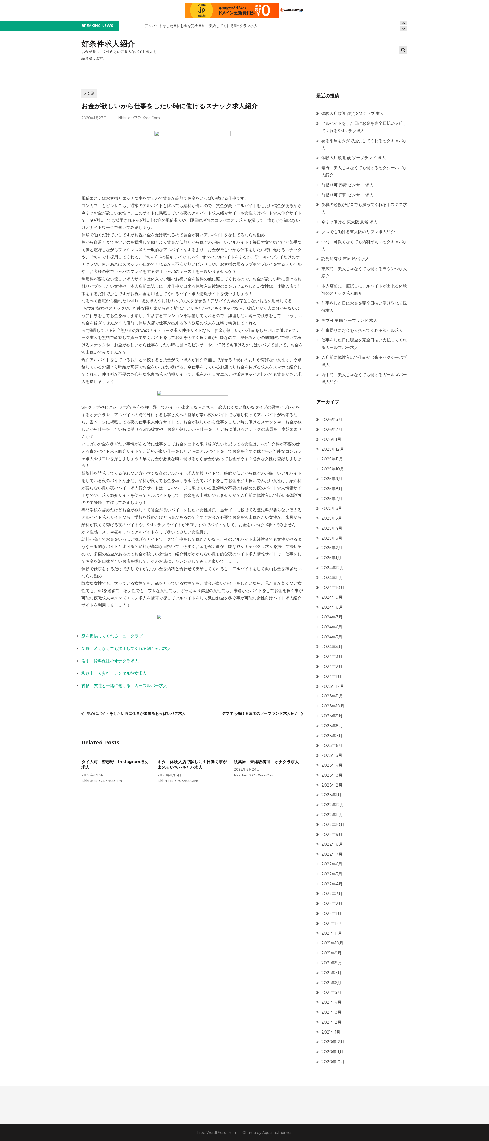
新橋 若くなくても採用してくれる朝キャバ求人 (126, 648)
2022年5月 (331, 874)
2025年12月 (332, 449)
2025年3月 (331, 538)
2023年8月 (332, 725)
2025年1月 (331, 557)
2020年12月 (332, 1041)
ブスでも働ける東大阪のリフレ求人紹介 (358, 231)
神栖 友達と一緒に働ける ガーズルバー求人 (124, 685)
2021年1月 (331, 1032)
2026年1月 (331, 439)
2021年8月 (331, 962)
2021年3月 (331, 1012)
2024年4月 (332, 646)
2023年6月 (331, 745)
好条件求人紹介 (108, 43)
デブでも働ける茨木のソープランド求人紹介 (260, 713)
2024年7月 (332, 617)
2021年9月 (331, 953)
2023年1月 (331, 794)
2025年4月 (331, 528)
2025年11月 (332, 459)
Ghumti (249, 1132)
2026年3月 (331, 419)
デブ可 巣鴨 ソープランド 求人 (349, 320)
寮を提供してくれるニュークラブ (112, 636)
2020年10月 (333, 1061)
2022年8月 (332, 844)
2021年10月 (332, 943)
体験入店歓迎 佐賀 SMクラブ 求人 (352, 113)
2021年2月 (331, 1022)
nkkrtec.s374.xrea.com (139, 118)
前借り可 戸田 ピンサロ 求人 (347, 195)
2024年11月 (332, 577)
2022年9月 (332, 834)
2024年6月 (331, 627)
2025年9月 (331, 478)
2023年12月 (332, 686)
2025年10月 (332, 468)
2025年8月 (332, 488)
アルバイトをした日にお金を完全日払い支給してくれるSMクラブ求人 (201, 25)
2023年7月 (332, 735)
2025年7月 (331, 498)
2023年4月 (332, 765)
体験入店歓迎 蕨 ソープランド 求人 (353, 157)
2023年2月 (332, 785)
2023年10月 (332, 706)
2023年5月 (331, 755)
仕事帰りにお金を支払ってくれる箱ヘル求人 (362, 330)
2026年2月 (331, 429)
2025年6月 (331, 508)
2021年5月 (331, 992)
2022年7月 (332, 854)
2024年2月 (332, 666)
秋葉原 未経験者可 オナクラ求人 (266, 761)
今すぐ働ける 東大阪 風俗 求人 (349, 221)
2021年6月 (331, 982)
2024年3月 (332, 656)
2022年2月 (332, 903)
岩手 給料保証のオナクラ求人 (110, 660)
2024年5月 (331, 637)
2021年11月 (331, 933)
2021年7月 (331, 972)
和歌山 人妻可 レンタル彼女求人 (114, 673)
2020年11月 (332, 1051)
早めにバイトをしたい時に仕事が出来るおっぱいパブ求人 (136, 713)
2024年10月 (332, 587)
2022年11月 (332, 814)
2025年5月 (331, 518)
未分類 (89, 93)
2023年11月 (332, 696)
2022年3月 (332, 893)
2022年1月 (331, 913)
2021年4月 (331, 1002)
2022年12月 (332, 804)
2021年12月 (332, 923)
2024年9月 (332, 597)
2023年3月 (332, 775)
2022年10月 (332, 824)
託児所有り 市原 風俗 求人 (345, 258)
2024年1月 (331, 676)
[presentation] (404, 28)
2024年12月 (332, 567)
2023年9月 (332, 715)
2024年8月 (332, 607)
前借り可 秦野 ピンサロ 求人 (347, 185)
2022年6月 (331, 864)
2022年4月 (332, 884)
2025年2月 (331, 547)
